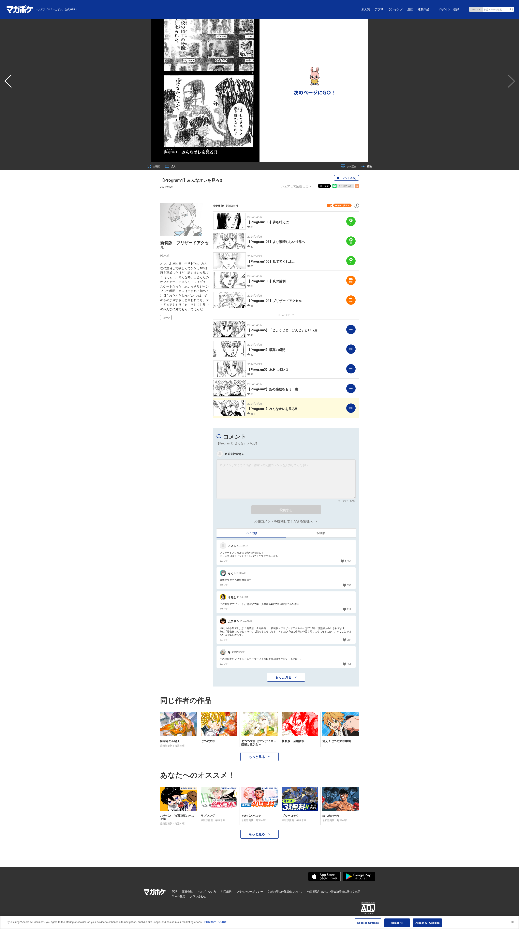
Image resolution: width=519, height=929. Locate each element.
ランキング (395, 9)
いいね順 (251, 533)
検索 (511, 9)
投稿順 (321, 533)
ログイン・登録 (449, 9)
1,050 (348, 560)
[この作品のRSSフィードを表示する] (357, 186)
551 (349, 663)
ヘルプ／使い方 (207, 891)
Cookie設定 (178, 896)
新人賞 (365, 9)
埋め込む (347, 186)
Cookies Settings (368, 923)
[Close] (512, 921)
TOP (174, 891)
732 (349, 639)
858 (349, 585)
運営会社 (187, 891)
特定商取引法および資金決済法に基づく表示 (333, 891)
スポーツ (166, 317)
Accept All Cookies (427, 923)
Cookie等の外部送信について (285, 891)
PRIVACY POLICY (215, 922)
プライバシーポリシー (250, 891)
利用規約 (226, 891)
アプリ (379, 9)
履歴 (410, 9)
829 (349, 609)
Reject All (397, 923)
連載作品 (423, 9)
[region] (259, 922)
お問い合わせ (198, 896)
